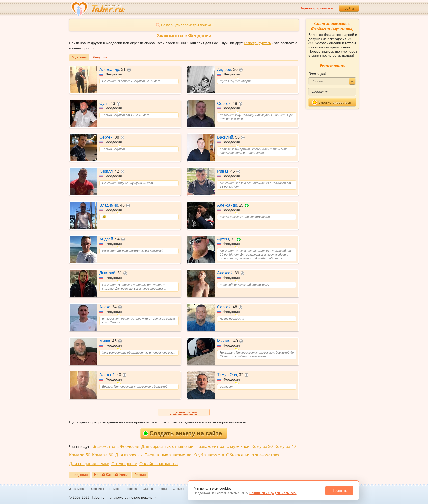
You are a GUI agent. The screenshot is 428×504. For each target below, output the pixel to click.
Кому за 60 (102, 455)
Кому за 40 (285, 446)
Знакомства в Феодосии (116, 446)
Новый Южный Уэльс (111, 475)
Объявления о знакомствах (252, 455)
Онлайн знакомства (158, 463)
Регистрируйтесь (257, 43)
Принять (339, 490)
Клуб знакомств (208, 455)
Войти (349, 8)
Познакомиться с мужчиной (223, 446)
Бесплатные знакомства (168, 455)
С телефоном (124, 463)
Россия (140, 475)
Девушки (100, 57)
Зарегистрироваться (316, 8)
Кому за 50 (79, 455)
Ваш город (317, 73)
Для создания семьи (89, 463)
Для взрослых (129, 455)
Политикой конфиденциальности (272, 493)
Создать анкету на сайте (185, 433)
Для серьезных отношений (167, 446)
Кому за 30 (262, 446)
